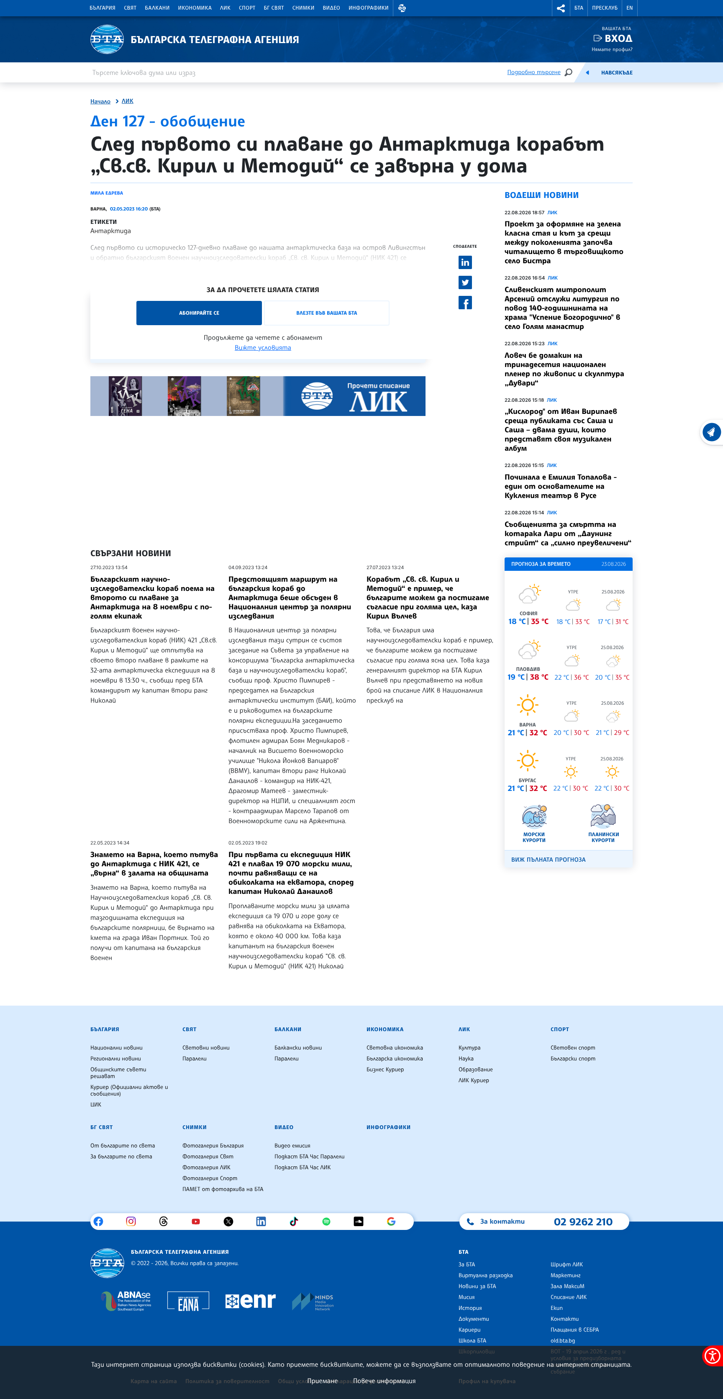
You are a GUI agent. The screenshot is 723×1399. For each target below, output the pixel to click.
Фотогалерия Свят (207, 1156)
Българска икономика (395, 1058)
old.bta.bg (563, 1340)
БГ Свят (274, 8)
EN (629, 8)
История (470, 1308)
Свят (130, 8)
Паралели (194, 1058)
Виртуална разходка (486, 1275)
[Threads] (167, 1221)
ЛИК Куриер (474, 1080)
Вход (619, 38)
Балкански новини (298, 1048)
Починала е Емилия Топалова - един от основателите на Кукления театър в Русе (561, 486)
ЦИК (95, 1104)
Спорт (247, 8)
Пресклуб (605, 8)
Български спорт (573, 1058)
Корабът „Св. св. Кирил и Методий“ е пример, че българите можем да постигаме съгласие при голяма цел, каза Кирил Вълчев (428, 598)
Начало (100, 101)
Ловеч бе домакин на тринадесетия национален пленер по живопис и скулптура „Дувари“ (564, 369)
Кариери (470, 1330)
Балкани (157, 8)
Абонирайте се (199, 313)
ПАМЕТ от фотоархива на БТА (222, 1189)
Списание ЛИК (569, 1297)
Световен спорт (573, 1048)
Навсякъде (617, 72)
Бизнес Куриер (385, 1069)
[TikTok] (297, 1221)
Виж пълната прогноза (548, 859)
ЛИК (225, 8)
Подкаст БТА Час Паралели (309, 1156)
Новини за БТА (477, 1286)
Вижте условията (263, 347)
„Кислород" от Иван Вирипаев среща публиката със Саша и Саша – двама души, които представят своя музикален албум (561, 430)
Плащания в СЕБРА (575, 1330)
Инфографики (369, 8)
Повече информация (384, 1380)
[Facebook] (101, 1221)
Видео (332, 8)
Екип (557, 1308)
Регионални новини (115, 1058)
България (102, 8)
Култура (470, 1048)
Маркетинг (565, 1275)
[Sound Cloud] (362, 1221)
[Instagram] (134, 1221)
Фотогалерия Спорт (209, 1178)
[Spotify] (329, 1221)
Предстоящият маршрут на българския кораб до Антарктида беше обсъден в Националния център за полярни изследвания (289, 598)
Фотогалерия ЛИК (206, 1167)
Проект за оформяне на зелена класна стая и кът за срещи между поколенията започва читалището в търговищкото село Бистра (564, 242)
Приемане (322, 1380)
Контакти (565, 1319)
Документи (474, 1319)
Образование (476, 1069)
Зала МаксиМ (568, 1286)
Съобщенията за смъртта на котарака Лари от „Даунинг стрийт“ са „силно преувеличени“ (568, 533)
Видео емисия (292, 1145)
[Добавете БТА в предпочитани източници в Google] (394, 1221)
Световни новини (206, 1048)
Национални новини (116, 1048)
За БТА (467, 1264)
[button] (402, 8)
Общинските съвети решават (118, 1073)
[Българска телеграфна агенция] (107, 1263)
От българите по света (122, 1145)
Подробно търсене (534, 72)
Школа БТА (472, 1340)
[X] (231, 1221)
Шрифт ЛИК (567, 1264)
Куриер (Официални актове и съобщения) (129, 1090)
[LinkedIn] (264, 1221)
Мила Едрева (106, 193)
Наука (466, 1058)
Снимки (303, 8)
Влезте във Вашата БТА (326, 313)
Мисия (467, 1297)
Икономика (195, 8)
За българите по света (121, 1156)
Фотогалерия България (213, 1145)
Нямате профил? (612, 49)
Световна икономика (395, 1048)
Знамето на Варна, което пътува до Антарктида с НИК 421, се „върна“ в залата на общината (154, 864)
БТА (578, 8)
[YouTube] (199, 1221)
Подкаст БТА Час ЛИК (302, 1167)
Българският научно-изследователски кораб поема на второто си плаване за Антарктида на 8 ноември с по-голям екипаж (152, 598)
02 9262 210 (583, 1221)
